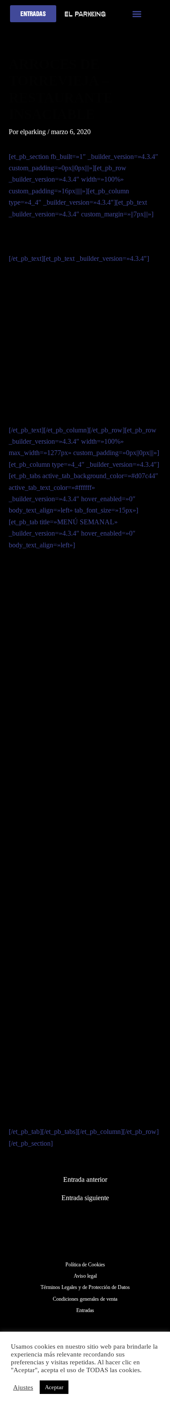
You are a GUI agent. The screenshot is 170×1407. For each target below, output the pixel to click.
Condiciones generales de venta (85, 1299)
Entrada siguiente (85, 1197)
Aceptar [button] (54, 1387)
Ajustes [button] (23, 1387)
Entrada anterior (85, 1179)
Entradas (85, 1310)
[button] (137, 14)
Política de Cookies (85, 1265)
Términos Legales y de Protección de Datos (85, 1287)
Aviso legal (85, 1276)
